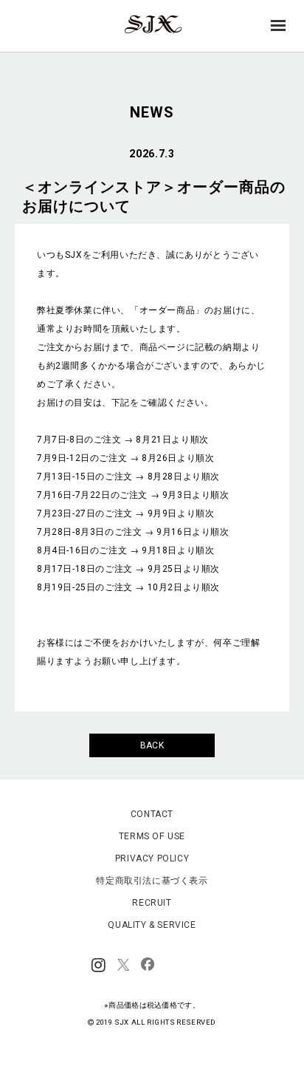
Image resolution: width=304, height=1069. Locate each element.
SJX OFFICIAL (147, 34)
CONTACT (152, 814)
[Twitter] (123, 965)
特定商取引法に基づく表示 (151, 880)
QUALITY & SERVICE (152, 925)
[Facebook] (147, 965)
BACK (152, 745)
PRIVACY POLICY (152, 858)
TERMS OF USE (152, 836)
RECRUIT (151, 902)
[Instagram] (98, 965)
